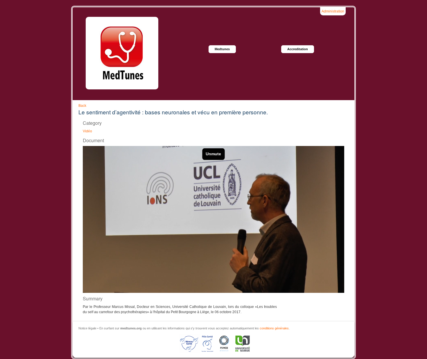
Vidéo (87, 131)
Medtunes (222, 49)
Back (82, 106)
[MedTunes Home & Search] (122, 53)
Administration (333, 11)
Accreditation (297, 49)
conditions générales (274, 328)
